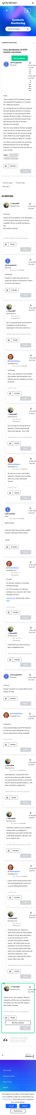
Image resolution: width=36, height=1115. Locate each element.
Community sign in (28, 10)
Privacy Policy (7, 1099)
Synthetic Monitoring (9, 42)
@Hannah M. (10, 598)
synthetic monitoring (10, 158)
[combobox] (18, 29)
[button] (11, 1106)
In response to (17, 270)
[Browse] (7, 10)
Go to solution (19, 58)
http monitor (14, 155)
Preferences (18, 1111)
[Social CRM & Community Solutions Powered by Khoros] (29, 1056)
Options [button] (33, 42)
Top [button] (2, 1055)
